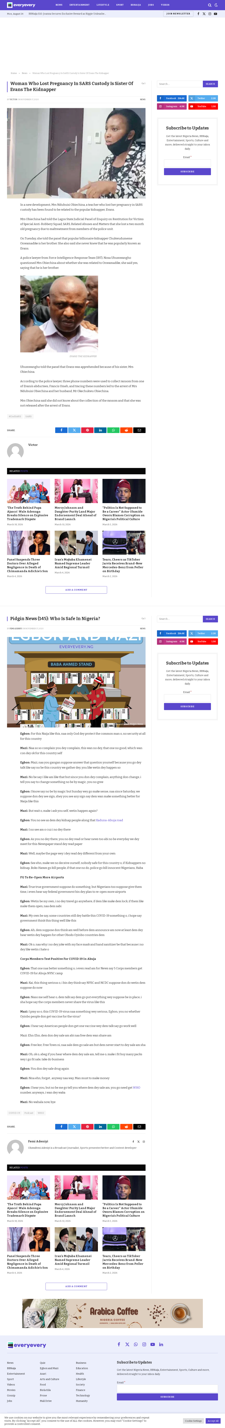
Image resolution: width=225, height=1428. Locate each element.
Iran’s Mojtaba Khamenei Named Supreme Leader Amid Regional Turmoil (73, 563)
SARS (28, 416)
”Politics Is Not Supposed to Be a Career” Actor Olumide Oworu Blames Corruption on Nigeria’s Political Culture (123, 513)
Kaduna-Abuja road (109, 820)
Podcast (28, 1113)
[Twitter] (10, 221)
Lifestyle (103, 5)
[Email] (10, 254)
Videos (165, 5)
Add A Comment (76, 589)
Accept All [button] (213, 1421)
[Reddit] (10, 238)
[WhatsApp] (10, 246)
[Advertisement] (112, 44)
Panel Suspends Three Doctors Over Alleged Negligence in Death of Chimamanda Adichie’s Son (27, 565)
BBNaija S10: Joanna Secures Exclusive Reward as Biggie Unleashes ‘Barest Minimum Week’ (68, 13)
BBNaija (136, 5)
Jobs (151, 5)
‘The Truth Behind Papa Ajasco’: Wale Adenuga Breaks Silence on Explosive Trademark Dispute (27, 513)
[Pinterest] (10, 229)
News (59, 5)
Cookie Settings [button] (193, 1421)
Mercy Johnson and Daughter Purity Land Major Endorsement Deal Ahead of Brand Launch (75, 513)
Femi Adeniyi (16, 628)
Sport (120, 5)
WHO (136, 1087)
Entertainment (79, 5)
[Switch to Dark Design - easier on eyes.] (216, 5)
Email (187, 157)
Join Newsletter (178, 13)
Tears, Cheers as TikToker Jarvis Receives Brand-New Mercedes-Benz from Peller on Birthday (122, 565)
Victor (13, 99)
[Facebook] (10, 213)
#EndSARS (15, 416)
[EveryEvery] (21, 5)
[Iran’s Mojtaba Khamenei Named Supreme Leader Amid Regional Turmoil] (76, 543)
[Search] (209, 5)
